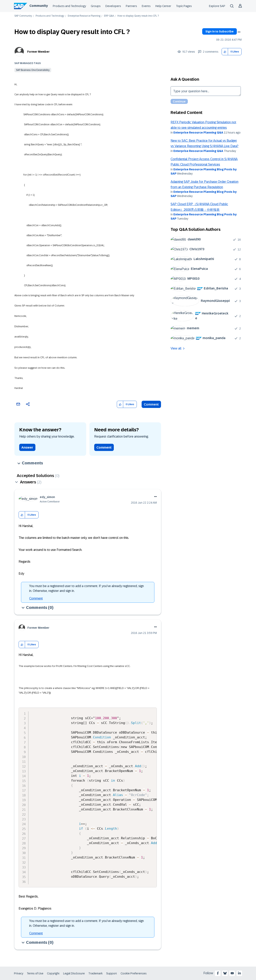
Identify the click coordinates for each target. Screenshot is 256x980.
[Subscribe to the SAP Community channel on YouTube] (232, 973)
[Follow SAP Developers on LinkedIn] (239, 973)
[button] (225, 51)
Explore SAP (217, 6)
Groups (96, 6)
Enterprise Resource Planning (84, 16)
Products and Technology (69, 6)
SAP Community (23, 16)
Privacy (18, 973)
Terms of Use (35, 973)
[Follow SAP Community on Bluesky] (225, 973)
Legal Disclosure (74, 973)
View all (176, 348)
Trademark (95, 973)
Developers (113, 6)
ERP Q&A (109, 16)
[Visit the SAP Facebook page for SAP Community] (217, 973)
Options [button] (239, 32)
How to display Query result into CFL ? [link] (138, 16)
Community (38, 5)
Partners (131, 6)
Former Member (38, 51)
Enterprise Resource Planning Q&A (198, 132)
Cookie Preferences (134, 973)
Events (146, 6)
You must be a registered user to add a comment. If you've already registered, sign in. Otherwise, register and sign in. (86, 588)
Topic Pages (184, 6)
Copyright (53, 973)
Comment (151, 404)
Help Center (163, 6)
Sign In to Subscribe (219, 31)
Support (111, 973)
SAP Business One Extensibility (33, 70)
